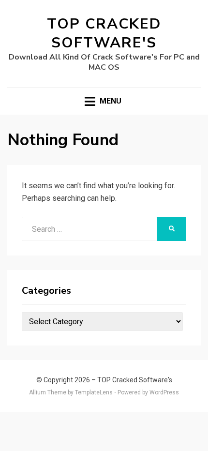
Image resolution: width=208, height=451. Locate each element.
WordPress (164, 392)
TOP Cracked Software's (104, 33)
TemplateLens (94, 392)
